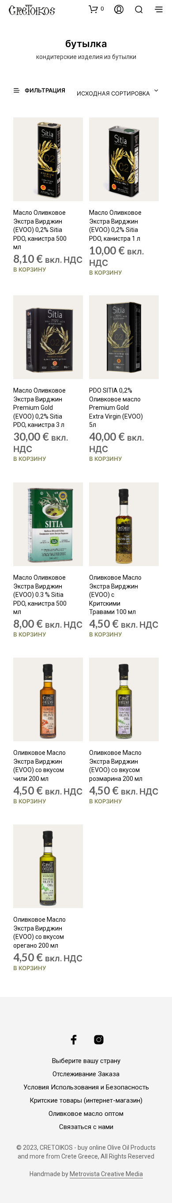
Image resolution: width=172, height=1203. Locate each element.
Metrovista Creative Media (106, 1174)
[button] (96, 8)
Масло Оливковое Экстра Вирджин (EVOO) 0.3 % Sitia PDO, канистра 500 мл (40, 594)
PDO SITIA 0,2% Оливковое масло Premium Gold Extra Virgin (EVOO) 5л (116, 407)
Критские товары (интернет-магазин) (86, 1100)
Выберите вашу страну (86, 1061)
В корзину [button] (29, 269)
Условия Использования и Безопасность (86, 1087)
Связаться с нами (86, 1127)
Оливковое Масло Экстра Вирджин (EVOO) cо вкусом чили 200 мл (39, 765)
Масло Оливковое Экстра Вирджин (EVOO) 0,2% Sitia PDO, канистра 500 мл (40, 229)
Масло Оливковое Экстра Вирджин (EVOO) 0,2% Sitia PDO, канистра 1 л (115, 225)
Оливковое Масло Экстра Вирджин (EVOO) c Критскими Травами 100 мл (115, 594)
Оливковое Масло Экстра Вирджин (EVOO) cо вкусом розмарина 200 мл (115, 765)
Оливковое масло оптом (86, 1114)
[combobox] (115, 91)
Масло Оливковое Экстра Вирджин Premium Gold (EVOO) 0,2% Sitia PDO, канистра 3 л (39, 407)
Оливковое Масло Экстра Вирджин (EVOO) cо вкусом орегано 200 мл (39, 932)
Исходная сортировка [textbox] (113, 93)
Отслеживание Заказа (86, 1074)
